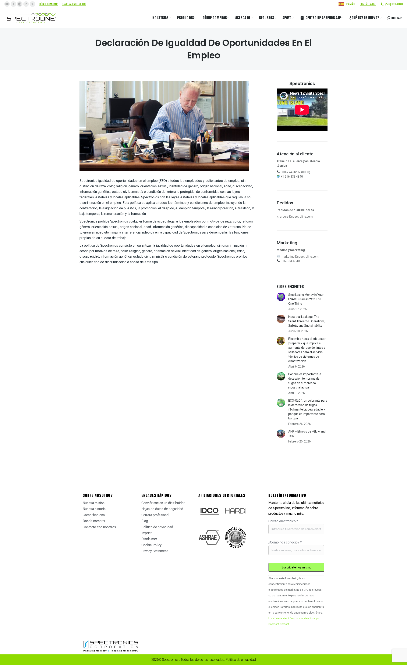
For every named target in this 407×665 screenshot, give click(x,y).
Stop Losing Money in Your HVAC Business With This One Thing (306, 299)
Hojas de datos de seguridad (162, 509)
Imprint (146, 533)
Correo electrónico (283, 521)
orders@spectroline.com (296, 216)
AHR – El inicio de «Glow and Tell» (307, 434)
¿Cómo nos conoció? (285, 542)
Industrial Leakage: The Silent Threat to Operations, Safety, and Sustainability (306, 321)
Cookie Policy (151, 545)
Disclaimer (149, 539)
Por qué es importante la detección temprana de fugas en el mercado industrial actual (304, 380)
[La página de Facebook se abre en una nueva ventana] (13, 4)
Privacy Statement (154, 551)
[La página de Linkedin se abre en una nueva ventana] (26, 4)
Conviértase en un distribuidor (163, 503)
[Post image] (281, 297)
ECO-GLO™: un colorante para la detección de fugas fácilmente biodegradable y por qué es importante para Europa (307, 409)
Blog (144, 521)
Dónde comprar (48, 4)
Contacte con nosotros (99, 527)
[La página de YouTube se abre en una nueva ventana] (7, 4)
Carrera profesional (74, 4)
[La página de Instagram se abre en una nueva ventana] (19, 4)
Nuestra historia (94, 509)
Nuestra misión (94, 503)
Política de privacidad (157, 527)
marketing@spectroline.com (300, 256)
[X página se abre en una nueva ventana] (32, 4)
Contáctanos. (368, 4)
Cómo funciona (94, 515)
